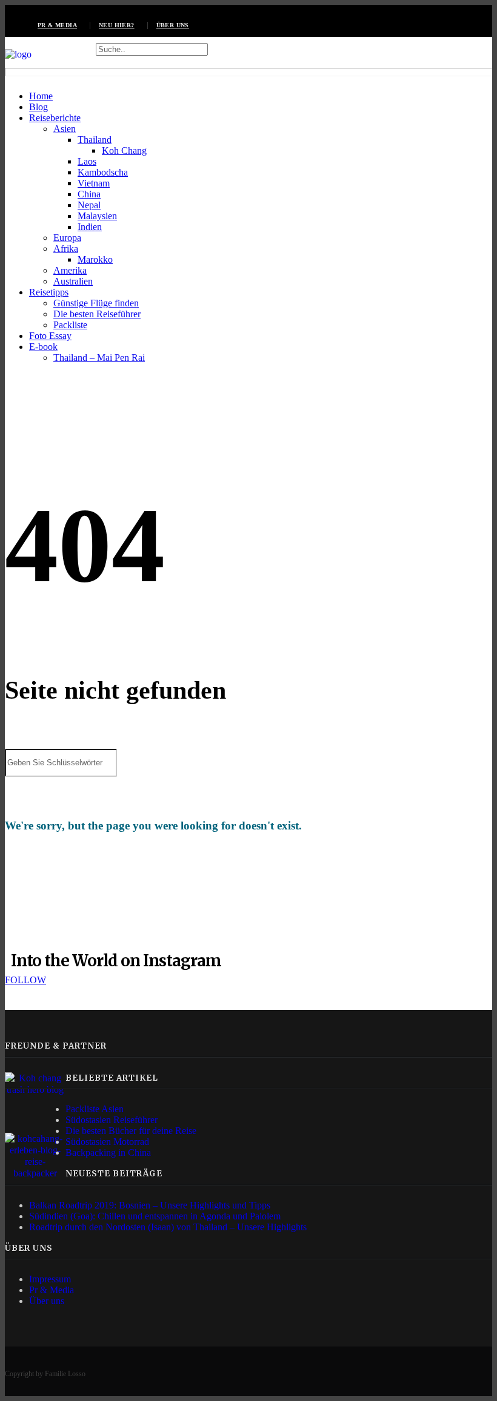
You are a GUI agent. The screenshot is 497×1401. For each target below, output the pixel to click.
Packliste (70, 325)
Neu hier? (117, 25)
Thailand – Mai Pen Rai (99, 357)
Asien (64, 129)
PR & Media (57, 25)
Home (41, 96)
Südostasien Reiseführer (111, 1120)
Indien (90, 227)
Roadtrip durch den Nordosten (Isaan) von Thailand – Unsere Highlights (168, 1227)
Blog (38, 107)
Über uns (172, 25)
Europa (67, 237)
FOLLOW (25, 980)
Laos (87, 161)
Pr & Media (51, 1290)
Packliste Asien (94, 1109)
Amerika (70, 270)
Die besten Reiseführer (97, 314)
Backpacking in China (108, 1152)
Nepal (89, 205)
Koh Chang (124, 150)
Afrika (65, 248)
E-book (43, 346)
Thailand (95, 139)
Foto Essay (50, 336)
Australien (73, 281)
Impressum (50, 1279)
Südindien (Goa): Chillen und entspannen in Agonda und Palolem (155, 1216)
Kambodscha (103, 172)
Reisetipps (48, 292)
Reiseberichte (55, 118)
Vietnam (94, 183)
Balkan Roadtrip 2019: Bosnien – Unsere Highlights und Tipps (149, 1205)
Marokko (95, 259)
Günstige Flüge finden (96, 303)
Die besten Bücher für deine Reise (130, 1131)
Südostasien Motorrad (107, 1141)
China (89, 194)
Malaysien (97, 216)
